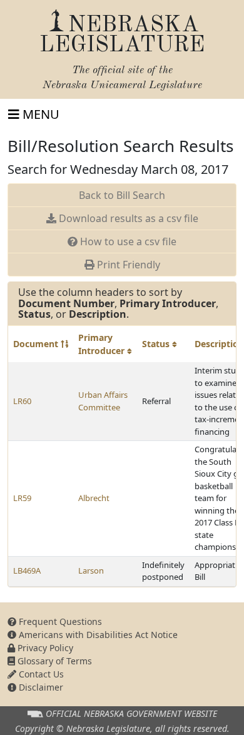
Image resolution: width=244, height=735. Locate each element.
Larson (91, 570)
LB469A (27, 570)
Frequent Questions (59, 621)
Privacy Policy (44, 648)
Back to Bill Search (122, 195)
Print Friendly (127, 264)
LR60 (22, 401)
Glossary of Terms (53, 661)
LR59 (22, 498)
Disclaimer (39, 687)
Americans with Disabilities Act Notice (97, 635)
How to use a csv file (127, 241)
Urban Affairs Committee (103, 401)
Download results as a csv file (127, 218)
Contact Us (40, 674)
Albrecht (93, 498)
